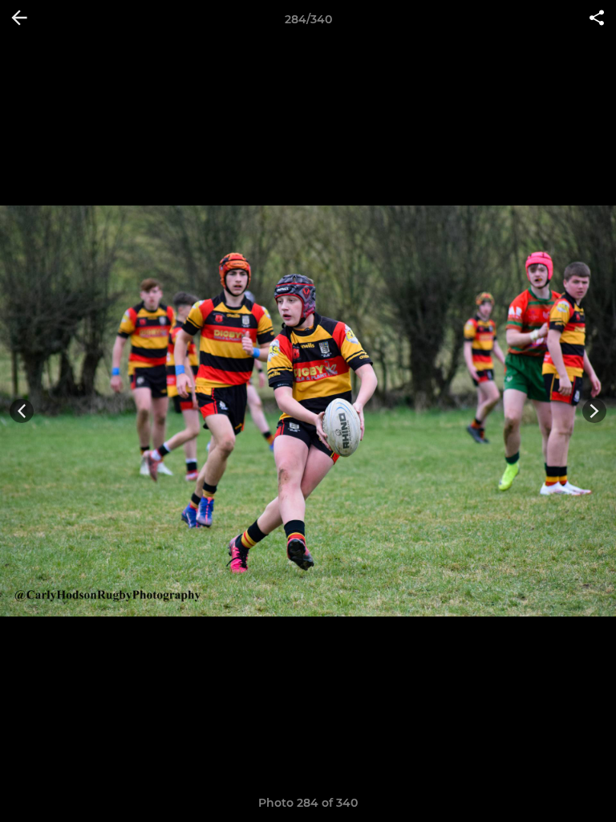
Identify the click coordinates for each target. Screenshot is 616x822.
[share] (596, 19)
